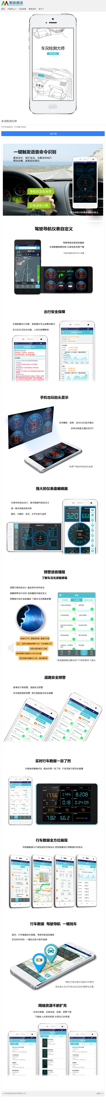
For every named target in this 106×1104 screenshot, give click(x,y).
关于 (41, 8)
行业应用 (22, 8)
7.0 (102, 1093)
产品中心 (11, 8)
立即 (51, 133)
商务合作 (32, 8)
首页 (3, 8)
